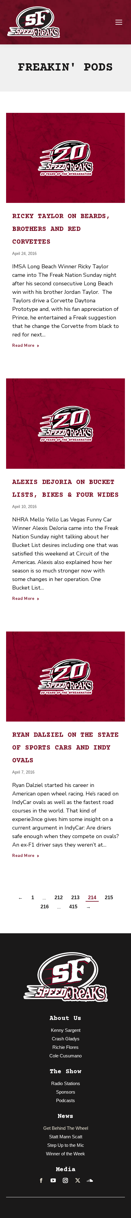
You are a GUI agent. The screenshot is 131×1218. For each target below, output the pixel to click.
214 (92, 897)
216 (45, 906)
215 (109, 897)
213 (75, 897)
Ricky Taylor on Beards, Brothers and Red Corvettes (61, 229)
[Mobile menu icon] (119, 22)
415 (73, 906)
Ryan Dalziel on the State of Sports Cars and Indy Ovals (65, 748)
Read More (23, 345)
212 (59, 897)
